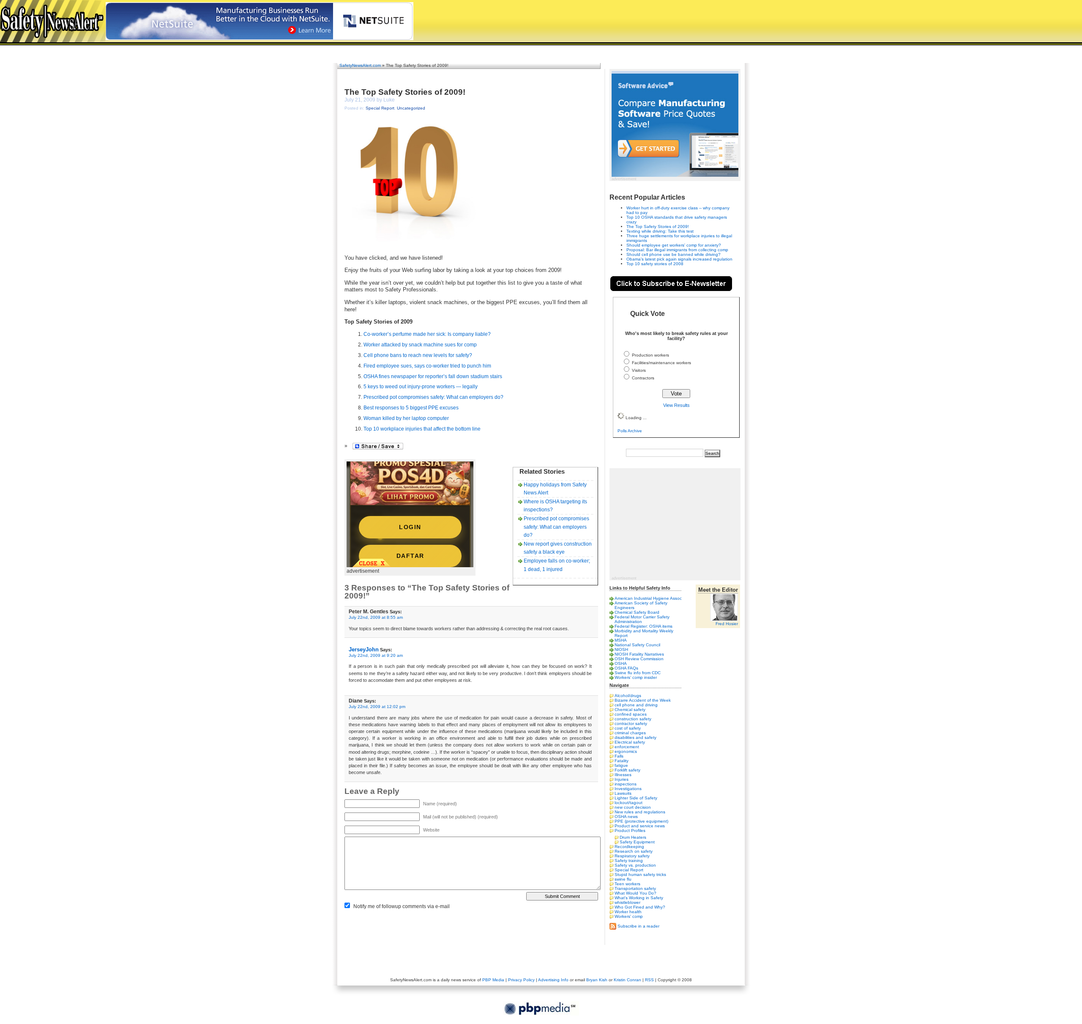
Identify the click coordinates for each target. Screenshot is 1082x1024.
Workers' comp (629, 916)
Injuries (621, 779)
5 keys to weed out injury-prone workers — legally (420, 387)
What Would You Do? (635, 893)
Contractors (643, 378)
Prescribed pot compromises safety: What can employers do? (433, 397)
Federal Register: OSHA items (643, 626)
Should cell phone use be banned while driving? (673, 254)
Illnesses (623, 774)
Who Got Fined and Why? (640, 907)
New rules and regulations (640, 812)
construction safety (633, 719)
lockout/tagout (628, 802)
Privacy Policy (521, 979)
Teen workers (627, 883)
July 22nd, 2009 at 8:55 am (376, 617)
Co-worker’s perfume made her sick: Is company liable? (427, 334)
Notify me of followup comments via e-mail (401, 906)
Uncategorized (411, 108)
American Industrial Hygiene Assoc (648, 598)
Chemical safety (630, 709)
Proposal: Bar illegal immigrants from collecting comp (677, 249)
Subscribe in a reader (638, 925)
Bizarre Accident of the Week (643, 700)
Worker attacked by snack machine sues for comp (420, 345)
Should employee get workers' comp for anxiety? (673, 245)
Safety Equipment (637, 842)
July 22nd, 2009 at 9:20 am (376, 655)
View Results (676, 405)
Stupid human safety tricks (640, 874)
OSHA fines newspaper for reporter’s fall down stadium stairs (432, 376)
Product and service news (640, 826)
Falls (619, 756)
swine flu (623, 879)
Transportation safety (635, 888)
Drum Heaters (633, 837)
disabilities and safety (635, 737)
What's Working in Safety (639, 897)
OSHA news (626, 816)
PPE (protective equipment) (641, 821)
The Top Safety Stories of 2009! (404, 92)
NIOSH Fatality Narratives (639, 654)
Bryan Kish (596, 979)
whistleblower (627, 902)
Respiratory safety (632, 856)
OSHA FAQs (626, 668)
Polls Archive (630, 430)
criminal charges (630, 732)
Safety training (629, 860)
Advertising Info (553, 979)
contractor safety (631, 723)
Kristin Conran (627, 979)
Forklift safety (627, 770)
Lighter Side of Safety (636, 798)
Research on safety (634, 851)
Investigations (628, 788)
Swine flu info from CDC (638, 672)
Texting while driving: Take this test (660, 231)
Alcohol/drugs (628, 695)
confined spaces (631, 714)
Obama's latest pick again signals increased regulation (679, 259)
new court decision (633, 807)
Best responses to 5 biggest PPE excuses (411, 408)
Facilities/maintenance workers (661, 362)
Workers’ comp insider (636, 677)
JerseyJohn (364, 649)
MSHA (621, 640)
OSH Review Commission (639, 658)
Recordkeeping (629, 846)
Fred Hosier (727, 623)
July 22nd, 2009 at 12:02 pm (377, 706)
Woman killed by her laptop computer (406, 418)
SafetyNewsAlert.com (360, 65)
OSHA (621, 663)
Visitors (639, 370)
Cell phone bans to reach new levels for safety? (417, 355)
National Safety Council (637, 644)
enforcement (627, 746)
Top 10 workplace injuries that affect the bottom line (422, 429)
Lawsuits (623, 793)
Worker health (628, 911)
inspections (626, 784)
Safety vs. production (635, 865)
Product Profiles (630, 830)
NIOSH (621, 649)
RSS (649, 979)
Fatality (621, 760)
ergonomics (626, 751)
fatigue (621, 765)
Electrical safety (630, 742)
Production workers (650, 355)
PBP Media (493, 979)
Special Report (380, 108)
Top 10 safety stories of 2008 (654, 263)
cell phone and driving (636, 705)
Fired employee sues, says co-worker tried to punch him (427, 366)
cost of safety (628, 728)
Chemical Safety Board (637, 612)
